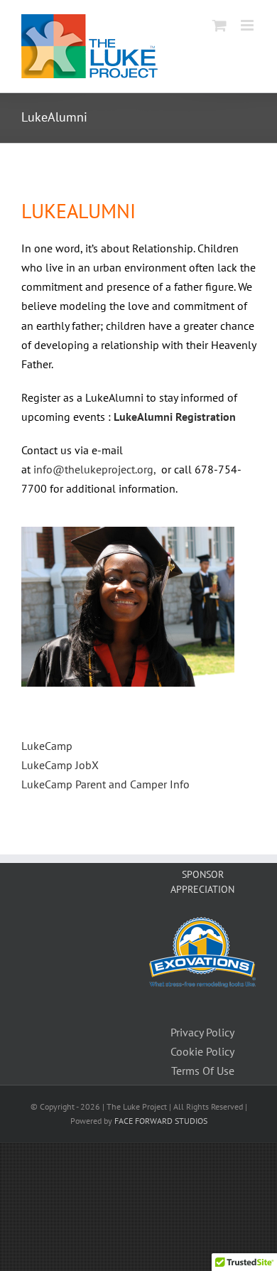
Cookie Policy (202, 1051)
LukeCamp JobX (60, 765)
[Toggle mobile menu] (248, 25)
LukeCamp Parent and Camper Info (105, 784)
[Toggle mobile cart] (219, 25)
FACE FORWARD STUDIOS (160, 1120)
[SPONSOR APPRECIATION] (202, 926)
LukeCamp (46, 746)
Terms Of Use (202, 1070)
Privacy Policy (202, 1032)
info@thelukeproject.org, (95, 469)
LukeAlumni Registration (175, 416)
